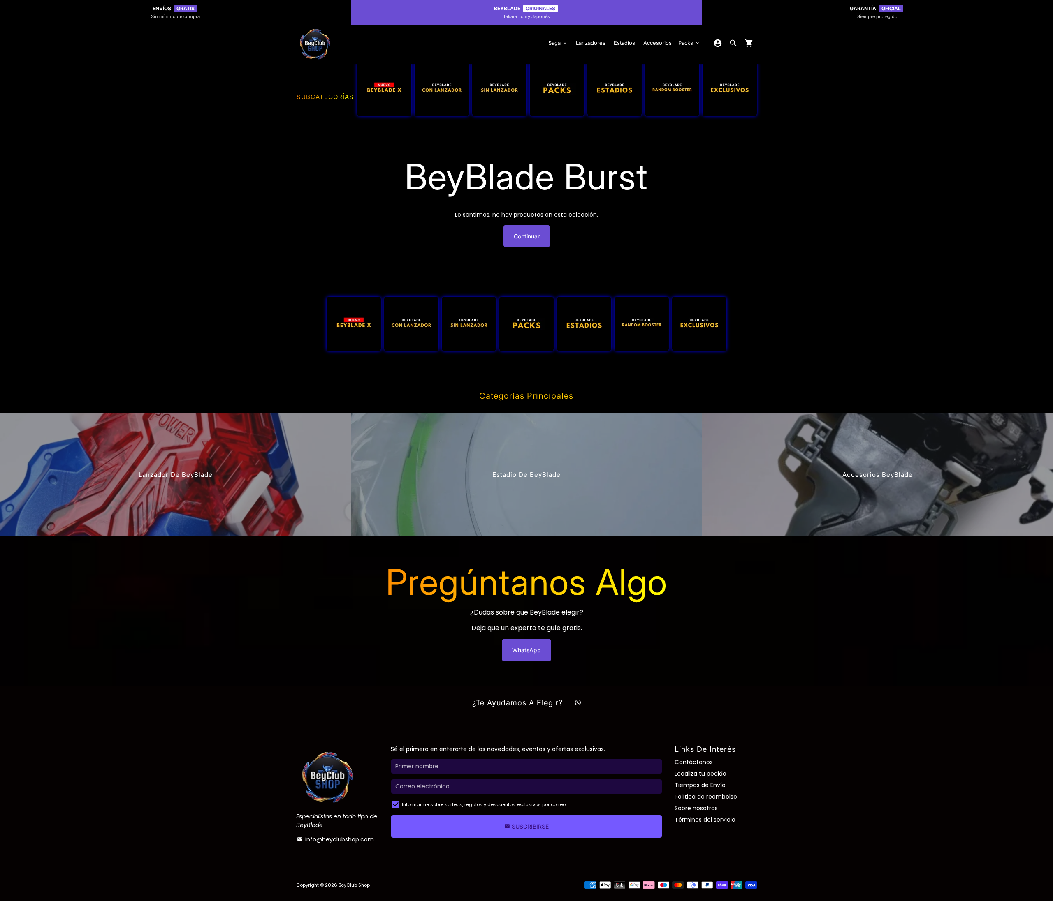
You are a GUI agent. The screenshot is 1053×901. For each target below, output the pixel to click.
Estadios (624, 42)
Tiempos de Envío (700, 785)
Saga (558, 42)
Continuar (527, 236)
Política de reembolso (706, 796)
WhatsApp (526, 650)
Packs (689, 42)
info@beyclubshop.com (335, 839)
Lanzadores (590, 42)
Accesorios (657, 42)
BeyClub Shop (354, 885)
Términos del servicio (705, 820)
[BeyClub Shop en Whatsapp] (578, 703)
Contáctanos (694, 762)
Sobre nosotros (696, 808)
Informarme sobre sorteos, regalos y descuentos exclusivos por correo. (484, 804)
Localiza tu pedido (700, 773)
